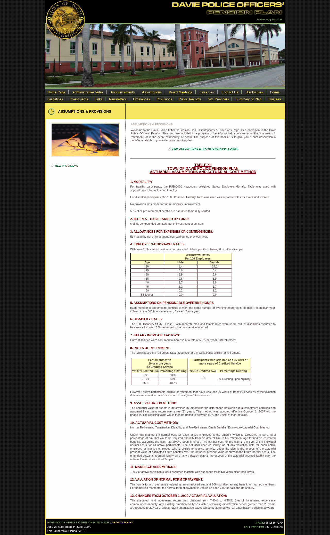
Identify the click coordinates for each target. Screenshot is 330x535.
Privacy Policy (123, 522)
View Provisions (66, 165)
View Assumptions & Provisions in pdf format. (205, 148)
